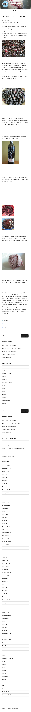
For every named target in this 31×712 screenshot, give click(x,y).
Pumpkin (4, 394)
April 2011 (4, 630)
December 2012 (6, 569)
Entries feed (5, 692)
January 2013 (5, 566)
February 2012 (6, 600)
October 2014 (6, 502)
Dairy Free (4, 370)
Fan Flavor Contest (7, 373)
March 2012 (5, 597)
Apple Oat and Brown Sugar (9, 351)
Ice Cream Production (7, 382)
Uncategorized (6, 400)
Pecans (4, 388)
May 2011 (4, 627)
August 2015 (5, 471)
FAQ (8, 442)
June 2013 (5, 551)
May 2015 (5, 480)
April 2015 (5, 483)
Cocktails (4, 367)
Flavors (4, 376)
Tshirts (4, 397)
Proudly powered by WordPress (10, 708)
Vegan (4, 403)
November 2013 (6, 535)
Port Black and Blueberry (10, 23)
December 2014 (6, 496)
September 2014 (6, 505)
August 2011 (5, 618)
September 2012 (6, 578)
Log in (3, 689)
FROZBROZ (15, 3)
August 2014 (5, 508)
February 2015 (6, 490)
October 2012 (5, 575)
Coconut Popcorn (6, 357)
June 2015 (5, 477)
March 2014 (5, 523)
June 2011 (4, 624)
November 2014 (6, 499)
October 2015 (6, 465)
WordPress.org (6, 698)
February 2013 (6, 563)
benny (3, 442)
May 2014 (5, 517)
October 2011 (5, 612)
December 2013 (6, 532)
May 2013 (4, 554)
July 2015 (4, 474)
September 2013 (6, 542)
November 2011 (6, 609)
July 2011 (4, 621)
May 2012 (4, 590)
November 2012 (6, 572)
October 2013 (5, 538)
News (3, 385)
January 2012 (5, 603)
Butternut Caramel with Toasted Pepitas (12, 348)
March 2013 (5, 560)
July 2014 (4, 511)
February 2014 (6, 526)
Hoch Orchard (6, 63)
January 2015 (5, 493)
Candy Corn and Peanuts (8, 354)
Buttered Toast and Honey (9, 345)
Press (3, 391)
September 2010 (6, 633)
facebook (13, 296)
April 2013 (5, 557)
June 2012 (5, 587)
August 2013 (5, 545)
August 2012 (5, 581)
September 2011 (6, 615)
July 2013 (4, 548)
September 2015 (6, 468)
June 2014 (5, 514)
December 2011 (6, 606)
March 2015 (5, 487)
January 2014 (5, 529)
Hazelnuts (4, 379)
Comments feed (6, 695)
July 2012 (4, 584)
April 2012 (5, 593)
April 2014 (5, 520)
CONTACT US (10, 453)
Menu (16, 10)
